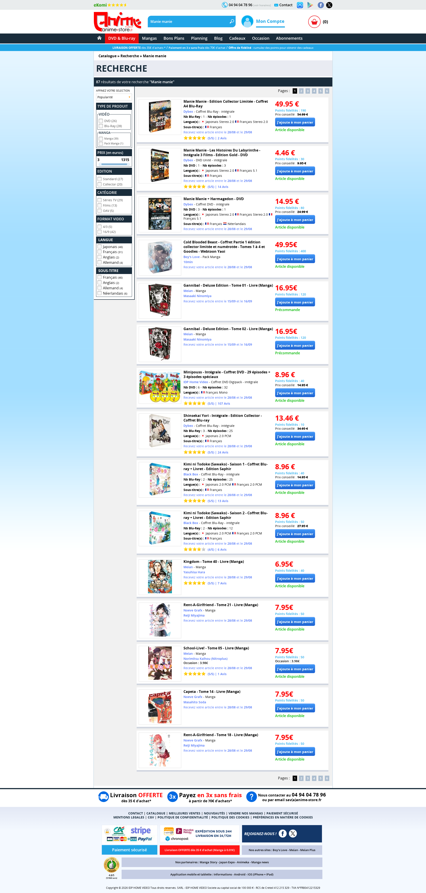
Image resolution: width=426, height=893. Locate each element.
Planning (199, 38)
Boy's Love (280, 850)
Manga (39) (111, 138)
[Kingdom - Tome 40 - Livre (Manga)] (160, 577)
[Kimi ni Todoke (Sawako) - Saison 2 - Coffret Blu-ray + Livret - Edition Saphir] (160, 528)
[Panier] (314, 22)
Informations (223, 874)
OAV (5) (108, 211)
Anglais (111, 257)
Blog (218, 38)
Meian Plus (307, 850)
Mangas (149, 38)
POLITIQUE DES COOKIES (230, 817)
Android (239, 874)
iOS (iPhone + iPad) (260, 874)
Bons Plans (174, 38)
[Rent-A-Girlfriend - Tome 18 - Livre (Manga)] (160, 750)
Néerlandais (115, 293)
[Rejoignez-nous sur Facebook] (321, 5)
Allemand (113, 262)
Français (113, 251)
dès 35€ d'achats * (139, 48)
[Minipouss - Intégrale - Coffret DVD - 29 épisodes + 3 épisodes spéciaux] (160, 387)
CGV (151, 817)
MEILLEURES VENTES (184, 813)
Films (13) (110, 205)
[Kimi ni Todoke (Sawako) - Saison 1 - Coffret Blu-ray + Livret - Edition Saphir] (160, 479)
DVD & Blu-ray (121, 38)
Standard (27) (113, 179)
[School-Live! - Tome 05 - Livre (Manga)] (160, 663)
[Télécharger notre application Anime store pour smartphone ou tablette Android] (310, 5)
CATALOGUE (155, 813)
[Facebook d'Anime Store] (283, 834)
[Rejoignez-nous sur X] (329, 5)
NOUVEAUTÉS (214, 813)
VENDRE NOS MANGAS (246, 813)
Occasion (260, 38)
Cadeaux (237, 38)
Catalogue (107, 55)
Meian (293, 850)
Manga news (260, 862)
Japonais (113, 246)
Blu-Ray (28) (113, 126)
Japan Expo (227, 862)
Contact (285, 4)
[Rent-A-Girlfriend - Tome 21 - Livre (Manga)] (160, 620)
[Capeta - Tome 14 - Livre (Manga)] (160, 707)
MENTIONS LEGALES (128, 817)
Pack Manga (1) (113, 143)
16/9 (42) (109, 232)
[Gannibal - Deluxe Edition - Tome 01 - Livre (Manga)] (160, 301)
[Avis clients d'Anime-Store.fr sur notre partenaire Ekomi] (110, 5)
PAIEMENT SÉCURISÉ (282, 813)
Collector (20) (112, 184)
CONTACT (135, 813)
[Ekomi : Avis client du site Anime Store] (111, 871)
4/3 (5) (107, 227)
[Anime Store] (117, 22)
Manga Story (208, 862)
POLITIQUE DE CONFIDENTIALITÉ (183, 817)
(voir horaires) (262, 5)
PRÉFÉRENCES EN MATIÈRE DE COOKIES (283, 817)
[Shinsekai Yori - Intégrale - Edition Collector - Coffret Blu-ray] (160, 431)
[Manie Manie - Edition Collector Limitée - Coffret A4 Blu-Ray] (160, 117)
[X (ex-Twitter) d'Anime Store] (293, 834)
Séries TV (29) (113, 200)
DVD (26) (110, 121)
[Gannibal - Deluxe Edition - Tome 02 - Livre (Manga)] (160, 344)
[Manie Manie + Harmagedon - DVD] (160, 214)
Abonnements (289, 38)
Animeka (243, 862)
